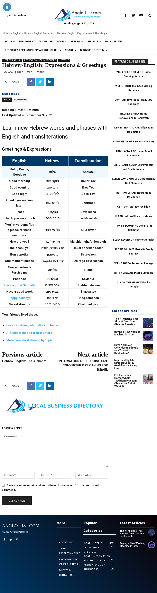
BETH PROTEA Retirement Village (133, 263)
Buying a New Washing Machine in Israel (127, 333)
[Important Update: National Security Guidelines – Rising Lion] (148, 364)
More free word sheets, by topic (29, 340)
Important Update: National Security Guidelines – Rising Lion (125, 364)
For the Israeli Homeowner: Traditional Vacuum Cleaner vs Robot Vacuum (125, 380)
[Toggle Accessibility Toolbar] (7, 7)
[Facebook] (126, 15)
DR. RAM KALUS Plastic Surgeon (133, 273)
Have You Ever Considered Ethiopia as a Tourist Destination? (126, 349)
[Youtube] (141, 15)
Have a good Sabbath (19, 285)
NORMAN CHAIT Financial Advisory (133, 141)
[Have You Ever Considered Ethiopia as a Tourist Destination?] (148, 349)
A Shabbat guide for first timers (29, 333)
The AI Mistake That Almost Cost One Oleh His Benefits (126, 321)
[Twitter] (133, 15)
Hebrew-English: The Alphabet (24, 361)
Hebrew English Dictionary (39, 33)
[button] (150, 15)
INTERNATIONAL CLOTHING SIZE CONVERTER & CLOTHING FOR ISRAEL (83, 365)
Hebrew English (12, 33)
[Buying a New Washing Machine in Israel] (148, 336)
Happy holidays (19, 298)
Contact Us (66, 575)
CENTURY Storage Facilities (133, 206)
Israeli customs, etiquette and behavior (34, 325)
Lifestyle (63, 60)
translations (20, 99)
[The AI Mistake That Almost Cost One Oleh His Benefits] (148, 323)
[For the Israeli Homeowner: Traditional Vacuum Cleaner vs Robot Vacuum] (148, 379)
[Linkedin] (50, 82)
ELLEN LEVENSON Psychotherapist (133, 239)
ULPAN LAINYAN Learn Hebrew (133, 216)
